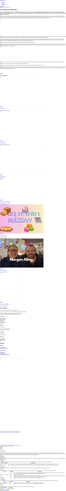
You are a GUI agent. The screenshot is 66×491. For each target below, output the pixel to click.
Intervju (1, 174)
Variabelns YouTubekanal (4, 348)
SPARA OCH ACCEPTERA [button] (4, 489)
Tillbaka (1, 73)
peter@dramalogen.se (3, 353)
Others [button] (1, 484)
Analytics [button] (1, 468)
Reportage (1, 106)
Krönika (1, 7)
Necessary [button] (1, 455)
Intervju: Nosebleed (2, 176)
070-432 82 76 (2, 352)
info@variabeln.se (3, 347)
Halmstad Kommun (16, 431)
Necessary (2, 456)
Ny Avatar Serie (2, 108)
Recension (1, 200)
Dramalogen (4, 4)
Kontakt (3, 3)
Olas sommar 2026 (2, 142)
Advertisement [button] (2, 478)
